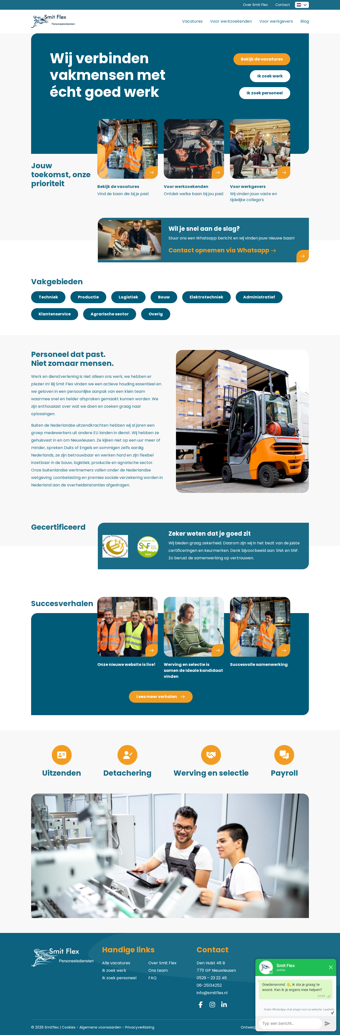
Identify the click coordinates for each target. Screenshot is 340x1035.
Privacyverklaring (139, 1027)
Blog (304, 21)
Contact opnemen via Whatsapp (220, 250)
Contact (282, 4)
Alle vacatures (116, 963)
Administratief (259, 297)
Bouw (164, 297)
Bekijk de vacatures (262, 59)
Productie (88, 297)
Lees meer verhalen (157, 696)
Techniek (48, 297)
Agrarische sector (110, 314)
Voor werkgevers (276, 21)
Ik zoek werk (270, 76)
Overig (156, 314)
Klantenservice (55, 314)
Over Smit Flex (255, 4)
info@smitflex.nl (212, 993)
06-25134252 (209, 985)
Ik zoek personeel (265, 93)
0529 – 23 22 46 (212, 978)
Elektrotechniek (206, 297)
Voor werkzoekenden (231, 21)
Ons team (158, 970)
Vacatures (192, 21)
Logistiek (128, 297)
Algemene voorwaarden (100, 1027)
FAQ (152, 978)
